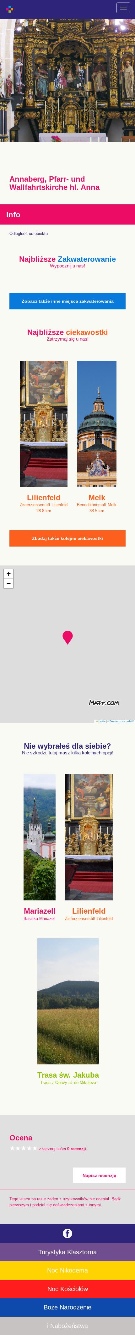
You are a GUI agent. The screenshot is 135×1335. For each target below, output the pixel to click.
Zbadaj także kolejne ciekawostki (67, 538)
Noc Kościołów (67, 1288)
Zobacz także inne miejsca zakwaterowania (68, 301)
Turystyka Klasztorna (67, 1252)
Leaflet (101, 721)
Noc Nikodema (67, 1270)
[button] (67, 638)
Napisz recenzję (99, 1175)
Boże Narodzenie (67, 1307)
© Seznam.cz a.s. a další (120, 721)
